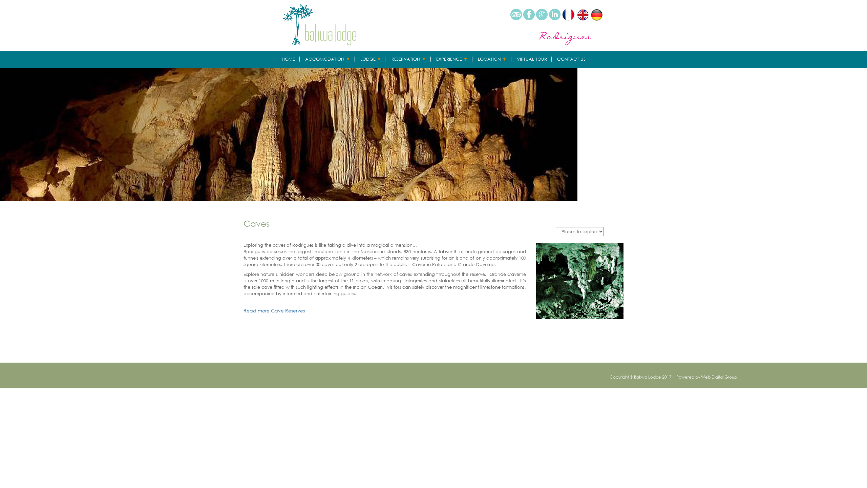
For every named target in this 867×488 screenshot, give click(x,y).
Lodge (368, 59)
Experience (449, 59)
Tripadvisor (516, 14)
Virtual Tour (532, 59)
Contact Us (571, 59)
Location (489, 59)
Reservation (406, 59)
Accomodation (324, 59)
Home (288, 59)
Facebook (529, 14)
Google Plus (542, 14)
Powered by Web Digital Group (706, 377)
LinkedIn (555, 14)
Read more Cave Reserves (274, 310)
